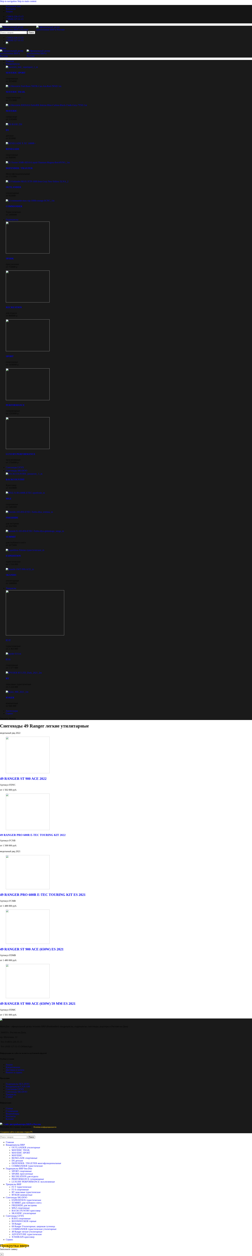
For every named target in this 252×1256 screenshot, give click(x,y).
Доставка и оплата (15, 1070)
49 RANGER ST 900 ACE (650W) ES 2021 (32, 949)
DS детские (17, 1160)
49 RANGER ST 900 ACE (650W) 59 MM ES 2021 (38, 1003)
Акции (9, 1064)
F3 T (8, 640)
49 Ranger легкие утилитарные (27, 1231)
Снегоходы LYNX (15, 1089)
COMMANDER (14, 206)
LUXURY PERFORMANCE (20, 454)
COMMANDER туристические (27, 1166)
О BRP (9, 1097)
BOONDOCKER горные (24, 1221)
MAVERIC (11, 111)
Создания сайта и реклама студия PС (17, 1132)
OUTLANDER (13, 187)
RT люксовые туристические (26, 1192)
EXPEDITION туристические (26, 1200)
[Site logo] (18, 29)
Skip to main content (26, 1)
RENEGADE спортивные (24, 1158)
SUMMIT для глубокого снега (26, 1202)
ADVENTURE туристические (27, 1234)
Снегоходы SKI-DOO (16, 1092)
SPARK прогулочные (22, 1174)
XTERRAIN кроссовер (23, 1237)
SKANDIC (11, 575)
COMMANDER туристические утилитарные (34, 1229)
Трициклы (11, 1094)
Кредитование (13, 1067)
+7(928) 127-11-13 (14, 19)
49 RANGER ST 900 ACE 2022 (23, 779)
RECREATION (14, 307)
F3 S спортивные (20, 1189)
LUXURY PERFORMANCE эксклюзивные (33, 1181)
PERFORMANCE (15, 405)
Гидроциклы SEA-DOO (17, 1084)
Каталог (10, 1119)
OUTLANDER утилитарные (26, 1147)
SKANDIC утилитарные (24, 1213)
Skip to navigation (8, 1)
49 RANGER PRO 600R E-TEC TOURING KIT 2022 (33, 835)
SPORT (10, 356)
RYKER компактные (22, 1195)
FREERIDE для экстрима (24, 1205)
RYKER (10, 697)
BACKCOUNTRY (15, 479)
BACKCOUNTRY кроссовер (26, 1210)
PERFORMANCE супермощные (28, 1179)
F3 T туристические (22, 1187)
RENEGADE (12, 149)
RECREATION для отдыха (25, 1176)
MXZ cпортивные (21, 1208)
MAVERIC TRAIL (15, 92)
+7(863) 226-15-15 (14, 16)
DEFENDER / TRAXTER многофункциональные (36, 1163)
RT (7, 678)
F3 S (8, 659)
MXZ (8, 498)
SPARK (10, 258)
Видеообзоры (12, 1113)
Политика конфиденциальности (45, 1127)
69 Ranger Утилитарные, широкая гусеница (33, 1226)
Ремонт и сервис (14, 1072)
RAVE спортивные (21, 1218)
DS (7, 130)
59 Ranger (16, 1224)
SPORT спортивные (22, 1171)
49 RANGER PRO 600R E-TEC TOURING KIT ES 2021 (43, 895)
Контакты (11, 1116)
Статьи (9, 1108)
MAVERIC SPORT (16, 72)
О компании (12, 1111)
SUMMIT (11, 537)
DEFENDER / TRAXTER (19, 168)
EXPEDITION (13, 556)
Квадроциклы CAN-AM (18, 1086)
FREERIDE (12, 517)
